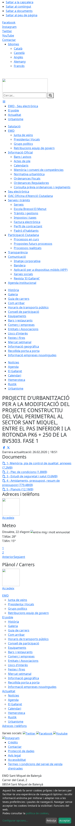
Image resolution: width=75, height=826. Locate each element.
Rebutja (51, 820)
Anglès (18, 57)
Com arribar (16, 635)
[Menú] (4, 102)
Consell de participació (23, 643)
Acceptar (64, 820)
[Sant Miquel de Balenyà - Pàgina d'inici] (25, 85)
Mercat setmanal (19, 674)
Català (18, 49)
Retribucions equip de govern (28, 613)
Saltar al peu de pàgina (21, 15)
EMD (5, 596)
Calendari (14, 709)
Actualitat (8, 691)
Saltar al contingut (18, 7)
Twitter (7, 31)
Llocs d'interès (18, 665)
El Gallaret (15, 704)
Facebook (8, 22)
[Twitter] (29, 733)
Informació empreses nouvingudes (32, 687)
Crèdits (13, 742)
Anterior (8, 557)
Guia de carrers (18, 630)
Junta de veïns (17, 600)
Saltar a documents (19, 11)
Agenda (13, 700)
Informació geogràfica (23, 678)
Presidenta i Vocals (21, 604)
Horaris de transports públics (28, 639)
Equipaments (17, 648)
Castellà (19, 53)
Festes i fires (16, 669)
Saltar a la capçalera (19, 2)
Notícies (13, 695)
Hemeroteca (16, 713)
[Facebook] (44, 733)
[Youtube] (60, 733)
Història (13, 622)
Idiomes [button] (13, 44)
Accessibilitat (17, 760)
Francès (19, 66)
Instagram (9, 27)
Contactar (9, 40)
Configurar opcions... (15, 820)
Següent (19, 557)
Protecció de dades (21, 751)
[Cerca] (50, 95)
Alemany (20, 62)
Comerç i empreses (21, 656)
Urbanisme (15, 722)
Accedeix (8, 518)
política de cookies (37, 813)
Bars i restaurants (20, 652)
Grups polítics (17, 609)
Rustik (12, 717)
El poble (7, 617)
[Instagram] (10, 738)
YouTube (8, 35)
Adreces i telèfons (14, 726)
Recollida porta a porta (24, 682)
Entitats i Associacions (23, 661)
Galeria (13, 626)
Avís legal (14, 755)
